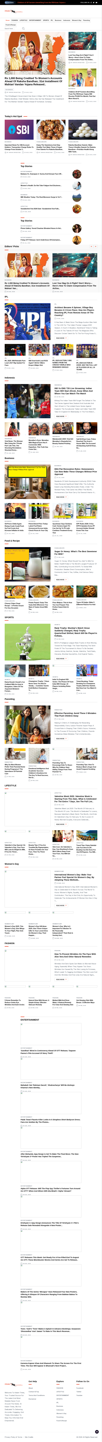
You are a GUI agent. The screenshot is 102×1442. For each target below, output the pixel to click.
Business (58, 20)
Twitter (78, 1392)
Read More (60, 338)
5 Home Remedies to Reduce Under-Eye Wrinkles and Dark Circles (14, 1002)
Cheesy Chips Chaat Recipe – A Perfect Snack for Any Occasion (14, 606)
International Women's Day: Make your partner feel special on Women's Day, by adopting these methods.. (74, 877)
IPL (52, 20)
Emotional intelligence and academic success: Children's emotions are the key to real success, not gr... (39, 773)
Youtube (79, 1395)
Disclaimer (32, 1399)
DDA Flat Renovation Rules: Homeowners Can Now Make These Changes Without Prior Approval (75, 471)
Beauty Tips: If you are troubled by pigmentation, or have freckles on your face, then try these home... (39, 849)
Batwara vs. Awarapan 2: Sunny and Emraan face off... (41, 174)
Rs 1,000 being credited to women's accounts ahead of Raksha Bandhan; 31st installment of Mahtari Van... (27, 285)
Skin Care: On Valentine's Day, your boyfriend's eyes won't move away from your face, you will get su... (62, 851)
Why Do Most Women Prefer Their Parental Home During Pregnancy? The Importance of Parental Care (15, 769)
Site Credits (29, 1437)
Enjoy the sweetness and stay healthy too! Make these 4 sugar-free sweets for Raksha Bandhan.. (50, 147)
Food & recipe (11, 25)
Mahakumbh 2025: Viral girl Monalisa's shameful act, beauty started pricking (62, 441)
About (31, 1388)
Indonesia (66, 20)
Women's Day (76, 20)
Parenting (86, 20)
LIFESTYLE (23, 20)
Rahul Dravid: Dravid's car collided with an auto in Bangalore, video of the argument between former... (15, 686)
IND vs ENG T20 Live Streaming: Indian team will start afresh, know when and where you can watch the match (73, 391)
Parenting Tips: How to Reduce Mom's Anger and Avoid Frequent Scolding (86, 767)
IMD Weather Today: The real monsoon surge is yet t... (41, 197)
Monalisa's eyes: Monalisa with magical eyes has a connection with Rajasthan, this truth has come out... (39, 444)
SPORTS (46, 20)
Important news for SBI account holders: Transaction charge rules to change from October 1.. (54, 2)
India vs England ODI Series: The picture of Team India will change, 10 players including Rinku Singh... (62, 684)
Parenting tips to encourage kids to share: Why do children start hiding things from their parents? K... (62, 767)
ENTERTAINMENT (35, 20)
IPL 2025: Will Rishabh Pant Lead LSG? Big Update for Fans (15, 363)
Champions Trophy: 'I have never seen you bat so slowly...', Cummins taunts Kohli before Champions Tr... (39, 685)
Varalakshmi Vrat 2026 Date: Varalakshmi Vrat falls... (40, 209)
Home (8, 20)
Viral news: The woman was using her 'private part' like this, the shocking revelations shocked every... (14, 445)
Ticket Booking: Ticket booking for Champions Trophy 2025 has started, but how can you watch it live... (86, 686)
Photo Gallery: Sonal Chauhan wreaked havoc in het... (41, 228)
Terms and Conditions (37, 1395)
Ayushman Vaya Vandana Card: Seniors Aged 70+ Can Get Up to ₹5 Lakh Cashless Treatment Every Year (62, 528)
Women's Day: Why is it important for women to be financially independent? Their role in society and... (62, 930)
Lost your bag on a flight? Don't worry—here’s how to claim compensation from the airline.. (81, 57)
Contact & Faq (34, 1392)
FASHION (15, 20)
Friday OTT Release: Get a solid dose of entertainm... (41, 240)
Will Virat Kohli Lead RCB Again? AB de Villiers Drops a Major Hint (38, 363)
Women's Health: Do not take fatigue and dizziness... (41, 185)
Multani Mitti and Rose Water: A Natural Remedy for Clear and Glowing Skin (62, 1002)
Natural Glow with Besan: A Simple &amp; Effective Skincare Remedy (39, 1002)
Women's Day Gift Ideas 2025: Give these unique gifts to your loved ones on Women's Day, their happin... (38, 930)
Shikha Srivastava (15, 92)
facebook (79, 1388)
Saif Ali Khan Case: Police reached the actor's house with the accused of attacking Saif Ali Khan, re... (86, 443)
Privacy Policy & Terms (13, 1437)
